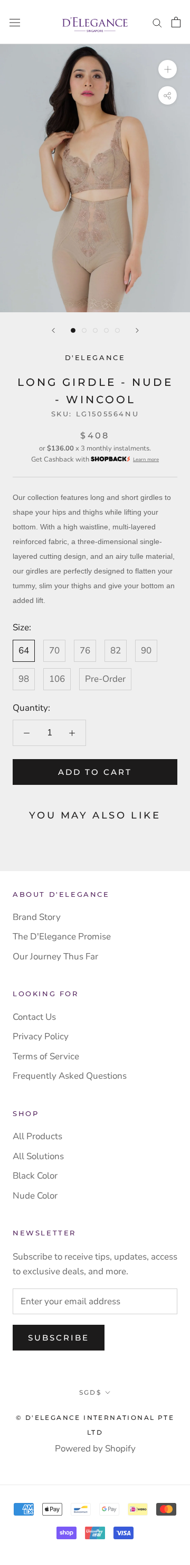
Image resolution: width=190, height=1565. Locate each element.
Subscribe (58, 1338)
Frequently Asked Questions (70, 1076)
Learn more (146, 459)
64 (23, 651)
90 (146, 651)
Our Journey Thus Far (55, 956)
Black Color (35, 1176)
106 (57, 679)
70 (54, 651)
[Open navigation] (15, 22)
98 (23, 679)
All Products (37, 1136)
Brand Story (37, 917)
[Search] (157, 22)
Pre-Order (105, 679)
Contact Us (34, 1017)
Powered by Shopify (95, 1449)
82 (115, 651)
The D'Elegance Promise (62, 936)
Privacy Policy (41, 1036)
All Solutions (38, 1156)
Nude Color (35, 1196)
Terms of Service (46, 1056)
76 (85, 651)
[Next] (137, 330)
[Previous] (53, 330)
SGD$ (90, 1392)
